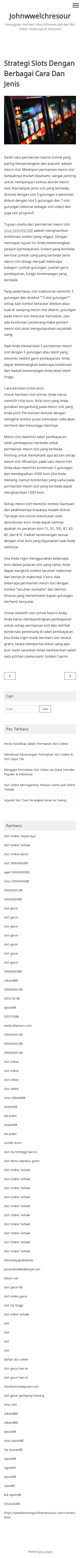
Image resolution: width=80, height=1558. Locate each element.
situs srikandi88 (14, 1098)
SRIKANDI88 (13, 899)
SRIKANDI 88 (13, 890)
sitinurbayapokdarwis (18, 1260)
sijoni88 (9, 1486)
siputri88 (10, 1007)
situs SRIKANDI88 (18, 230)
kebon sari (11, 1278)
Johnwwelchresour (40, 15)
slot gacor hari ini (16, 1368)
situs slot (10, 1404)
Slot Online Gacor (16, 854)
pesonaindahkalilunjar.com (22, 1269)
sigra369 (10, 1468)
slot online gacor (15, 1296)
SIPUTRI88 (11, 1016)
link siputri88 (12, 1495)
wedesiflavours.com (18, 1025)
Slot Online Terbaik (17, 845)
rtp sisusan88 (13, 1450)
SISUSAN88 (12, 1504)
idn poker (10, 1116)
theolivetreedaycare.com (21, 1386)
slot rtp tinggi (13, 1305)
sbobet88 (10, 1107)
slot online (11, 1062)
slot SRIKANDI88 (16, 863)
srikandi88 (11, 980)
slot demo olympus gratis (22, 1161)
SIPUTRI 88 (12, 998)
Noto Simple (44, 1551)
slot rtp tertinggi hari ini (20, 1152)
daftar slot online (16, 1359)
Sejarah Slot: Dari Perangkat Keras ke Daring (35, 800)
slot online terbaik (16, 1314)
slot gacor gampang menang (24, 1395)
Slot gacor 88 (13, 1287)
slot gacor (11, 908)
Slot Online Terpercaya (19, 836)
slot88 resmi (12, 1143)
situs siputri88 (13, 1441)
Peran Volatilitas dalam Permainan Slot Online (36, 744)
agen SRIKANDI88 (16, 872)
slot (6, 1323)
